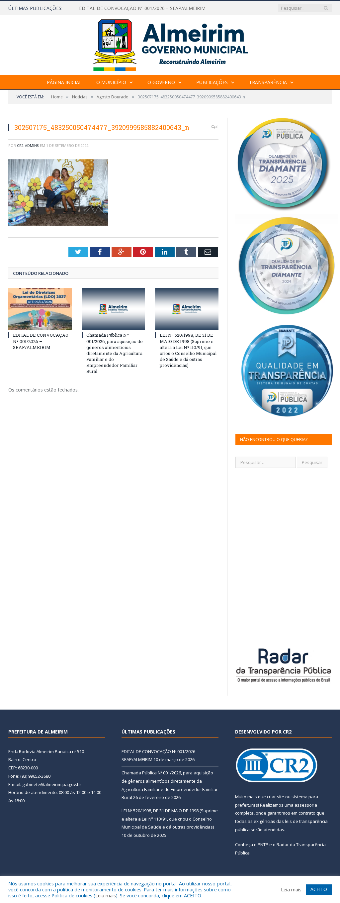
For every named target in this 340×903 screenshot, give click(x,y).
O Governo (161, 82)
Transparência (268, 82)
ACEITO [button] (318, 889)
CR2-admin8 (28, 145)
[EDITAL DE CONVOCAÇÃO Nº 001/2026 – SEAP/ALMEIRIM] (40, 309)
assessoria (306, 805)
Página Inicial (64, 82)
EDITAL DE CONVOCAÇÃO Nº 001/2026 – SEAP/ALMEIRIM (40, 341)
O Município (111, 82)
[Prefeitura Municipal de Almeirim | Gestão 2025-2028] (170, 43)
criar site (275, 797)
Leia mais (105, 895)
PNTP (263, 844)
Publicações (212, 82)
